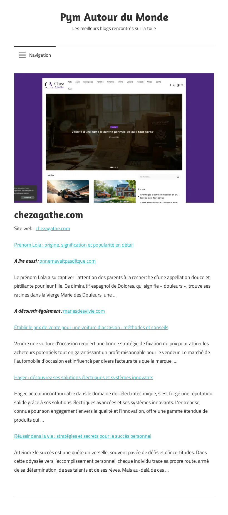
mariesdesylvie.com (84, 311)
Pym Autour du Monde (114, 17)
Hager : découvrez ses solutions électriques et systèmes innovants (83, 377)
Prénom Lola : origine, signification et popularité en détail (73, 244)
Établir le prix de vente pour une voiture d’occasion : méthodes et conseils (91, 327)
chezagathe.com (53, 228)
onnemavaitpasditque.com (67, 261)
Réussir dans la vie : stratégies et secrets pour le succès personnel (82, 436)
